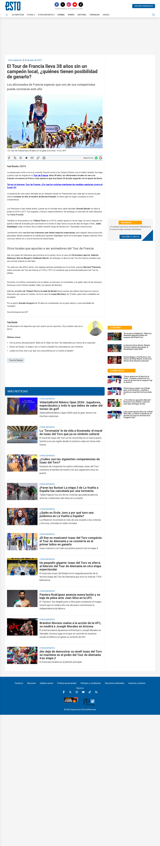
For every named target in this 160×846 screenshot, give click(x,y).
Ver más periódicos (143, 6)
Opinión (71, 15)
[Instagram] (68, 4)
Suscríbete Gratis (130, 237)
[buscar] (153, 14)
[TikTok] (80, 4)
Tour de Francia (15, 360)
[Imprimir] (44, 158)
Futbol (31, 15)
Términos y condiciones (90, 683)
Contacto (19, 683)
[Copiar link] (38, 158)
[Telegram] (26, 158)
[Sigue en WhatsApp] (96, 158)
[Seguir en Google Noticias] (101, 158)
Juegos (106, 15)
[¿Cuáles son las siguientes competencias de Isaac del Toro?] (22, 466)
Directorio (31, 683)
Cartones (81, 15)
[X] (62, 4)
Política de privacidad (66, 683)
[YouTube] (74, 4)
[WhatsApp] (20, 158)
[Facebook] (56, 4)
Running (61, 15)
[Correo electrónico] (32, 158)
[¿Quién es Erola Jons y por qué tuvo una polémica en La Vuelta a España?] (22, 518)
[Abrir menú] (6, 14)
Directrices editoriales (114, 683)
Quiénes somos (46, 683)
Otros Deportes (46, 15)
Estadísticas (18, 15)
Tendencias (94, 15)
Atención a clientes (136, 683)
